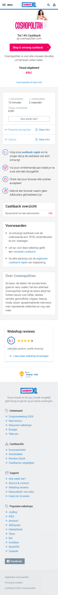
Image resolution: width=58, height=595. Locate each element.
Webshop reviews (19, 487)
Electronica (15, 420)
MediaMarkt (16, 529)
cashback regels (31, 152)
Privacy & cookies (14, 582)
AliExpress (14, 525)
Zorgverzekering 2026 (21, 416)
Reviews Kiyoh (17, 458)
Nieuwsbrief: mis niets (21, 491)
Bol (10, 538)
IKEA (11, 516)
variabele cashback (24, 251)
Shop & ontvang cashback (28, 47)
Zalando (13, 551)
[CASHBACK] (29, 4)
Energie (13, 429)
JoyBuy (13, 512)
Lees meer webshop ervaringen (30, 356)
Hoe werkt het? (17, 478)
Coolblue (14, 542)
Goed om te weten (19, 496)
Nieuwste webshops (20, 425)
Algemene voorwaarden (17, 577)
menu (10, 5)
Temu (12, 533)
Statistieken (16, 454)
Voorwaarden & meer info (29, 82)
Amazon (13, 520)
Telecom (13, 433)
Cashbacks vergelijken (21, 462)
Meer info (44, 129)
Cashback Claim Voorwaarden (20, 588)
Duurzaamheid (17, 449)
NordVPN (14, 546)
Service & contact (19, 483)
